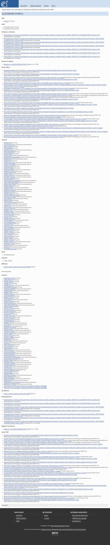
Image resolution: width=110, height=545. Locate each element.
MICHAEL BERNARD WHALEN (12, 195)
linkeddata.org (76, 521)
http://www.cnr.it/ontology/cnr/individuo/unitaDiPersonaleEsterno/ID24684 (25, 388)
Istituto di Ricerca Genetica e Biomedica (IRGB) (17, 267)
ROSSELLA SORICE (9, 232)
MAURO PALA (7, 245)
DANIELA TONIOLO (9, 241)
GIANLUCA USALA (9, 166)
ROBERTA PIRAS (8, 188)
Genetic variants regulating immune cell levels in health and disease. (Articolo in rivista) (28, 126)
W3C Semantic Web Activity (80, 515)
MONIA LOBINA (8, 173)
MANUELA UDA (8, 209)
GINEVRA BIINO (8, 220)
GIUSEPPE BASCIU (9, 168)
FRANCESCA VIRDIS (9, 213)
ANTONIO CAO (8, 225)
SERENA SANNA (8, 200)
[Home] (9, 3)
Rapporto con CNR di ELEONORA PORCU (15, 64)
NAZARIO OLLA (8, 193)
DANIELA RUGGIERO (9, 162)
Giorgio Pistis (7, 216)
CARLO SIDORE (8, 234)
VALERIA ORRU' (8, 155)
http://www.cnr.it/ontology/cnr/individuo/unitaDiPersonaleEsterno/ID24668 (25, 386)
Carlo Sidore (7, 204)
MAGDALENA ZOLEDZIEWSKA (12, 157)
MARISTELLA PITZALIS (10, 171)
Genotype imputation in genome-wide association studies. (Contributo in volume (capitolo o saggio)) (32, 117)
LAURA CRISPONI (8, 223)
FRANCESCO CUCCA (9, 243)
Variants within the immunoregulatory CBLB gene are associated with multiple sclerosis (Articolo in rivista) (34, 124)
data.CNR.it (23, 6)
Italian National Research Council (60, 526)
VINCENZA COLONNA (10, 197)
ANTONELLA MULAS (9, 177)
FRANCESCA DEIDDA (9, 191)
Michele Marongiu (9, 214)
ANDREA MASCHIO (9, 175)
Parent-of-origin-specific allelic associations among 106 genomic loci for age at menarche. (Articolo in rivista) (34, 115)
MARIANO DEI (8, 143)
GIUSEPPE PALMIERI (9, 164)
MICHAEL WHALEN (9, 218)
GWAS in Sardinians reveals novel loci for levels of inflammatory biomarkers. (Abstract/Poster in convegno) (34, 77)
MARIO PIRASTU (8, 153)
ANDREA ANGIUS (8, 186)
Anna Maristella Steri (10, 144)
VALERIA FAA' (7, 161)
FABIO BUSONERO (9, 170)
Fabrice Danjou (8, 146)
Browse (46, 6)
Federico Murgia (8, 236)
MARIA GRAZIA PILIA (9, 207)
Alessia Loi (7, 247)
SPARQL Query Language (79, 518)
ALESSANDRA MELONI (10, 249)
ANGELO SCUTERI (9, 240)
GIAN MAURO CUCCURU (11, 202)
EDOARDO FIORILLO (9, 150)
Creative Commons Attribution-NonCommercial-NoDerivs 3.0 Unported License (63, 529)
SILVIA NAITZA (8, 198)
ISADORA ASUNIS (9, 179)
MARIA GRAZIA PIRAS (10, 184)
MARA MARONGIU (9, 152)
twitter (46, 515)
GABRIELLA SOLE (8, 211)
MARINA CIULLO (8, 231)
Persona (6, 21)
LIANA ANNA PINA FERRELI (11, 182)
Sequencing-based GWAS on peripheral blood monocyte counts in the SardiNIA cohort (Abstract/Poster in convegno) (37, 83)
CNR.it (53, 6)
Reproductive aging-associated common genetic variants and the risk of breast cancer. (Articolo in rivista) (33, 137)
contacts (46, 518)
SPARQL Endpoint (35, 6)
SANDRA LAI (7, 206)
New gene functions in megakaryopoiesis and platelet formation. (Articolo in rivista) (27, 97)
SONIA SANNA (8, 148)
